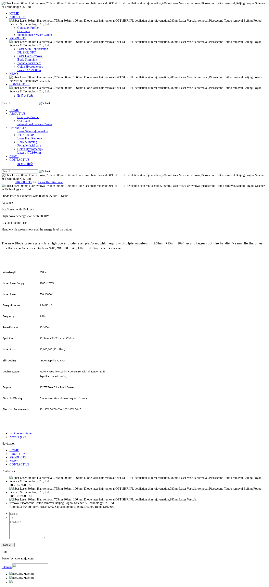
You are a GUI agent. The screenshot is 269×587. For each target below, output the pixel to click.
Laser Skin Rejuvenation (32, 49)
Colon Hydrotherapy (30, 66)
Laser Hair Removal (30, 56)
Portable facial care (29, 63)
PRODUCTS (17, 38)
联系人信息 (25, 96)
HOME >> (8, 182)
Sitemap (7, 567)
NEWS (14, 73)
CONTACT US (19, 84)
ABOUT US (17, 17)
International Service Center (34, 34)
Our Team (23, 31)
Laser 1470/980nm (29, 70)
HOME (14, 13)
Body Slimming (27, 59)
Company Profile (28, 27)
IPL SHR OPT (26, 52)
